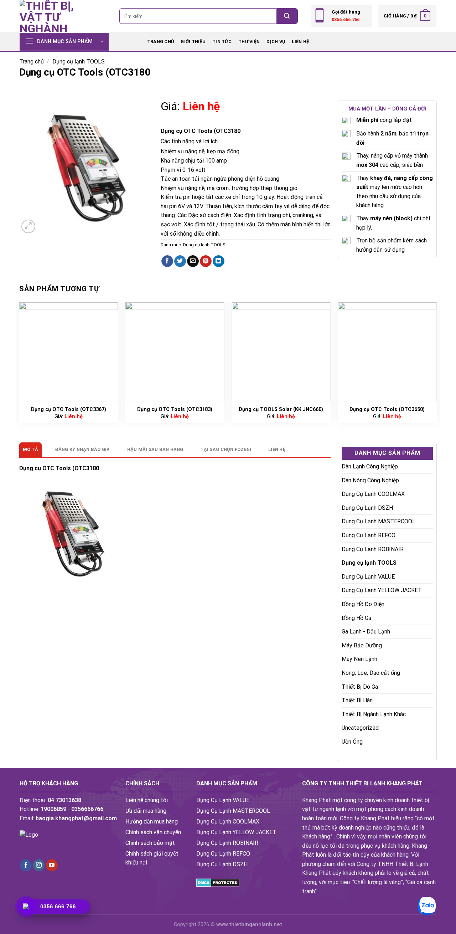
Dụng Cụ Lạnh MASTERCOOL (378, 521)
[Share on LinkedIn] (218, 261)
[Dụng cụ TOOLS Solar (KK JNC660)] (281, 351)
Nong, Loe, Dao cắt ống (371, 672)
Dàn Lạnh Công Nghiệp (370, 466)
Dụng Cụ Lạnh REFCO (368, 535)
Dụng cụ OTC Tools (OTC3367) (68, 409)
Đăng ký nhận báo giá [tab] (82, 449)
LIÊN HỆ (300, 41)
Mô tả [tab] (30, 449)
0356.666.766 (345, 19)
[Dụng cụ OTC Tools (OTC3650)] (387, 351)
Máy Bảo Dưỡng (362, 645)
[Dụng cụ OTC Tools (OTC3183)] (174, 351)
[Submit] (287, 16)
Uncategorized (360, 727)
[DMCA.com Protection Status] (217, 882)
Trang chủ (160, 41)
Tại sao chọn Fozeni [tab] (225, 449)
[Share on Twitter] (180, 261)
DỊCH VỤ (275, 41)
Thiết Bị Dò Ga (360, 686)
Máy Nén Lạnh (359, 659)
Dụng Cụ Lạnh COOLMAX (373, 494)
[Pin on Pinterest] (206, 261)
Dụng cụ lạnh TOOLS (78, 61)
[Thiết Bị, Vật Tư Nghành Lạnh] (55, 16)
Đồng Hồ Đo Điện (363, 604)
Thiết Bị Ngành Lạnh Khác (374, 714)
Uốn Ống (352, 741)
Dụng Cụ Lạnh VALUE (368, 576)
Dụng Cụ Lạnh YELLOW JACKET (382, 590)
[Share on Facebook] (167, 261)
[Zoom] (28, 227)
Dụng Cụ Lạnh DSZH (367, 507)
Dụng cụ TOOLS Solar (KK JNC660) (281, 409)
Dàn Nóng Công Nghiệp (370, 480)
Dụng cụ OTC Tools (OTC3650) (387, 409)
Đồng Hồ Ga (356, 618)
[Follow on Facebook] (26, 865)
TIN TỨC (222, 41)
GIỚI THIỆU (193, 41)
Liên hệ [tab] (276, 449)
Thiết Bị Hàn (357, 700)
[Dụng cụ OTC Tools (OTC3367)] (68, 351)
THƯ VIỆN (249, 41)
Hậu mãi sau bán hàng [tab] (155, 449)
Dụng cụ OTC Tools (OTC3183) (174, 409)
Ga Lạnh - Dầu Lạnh (366, 631)
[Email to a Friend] (193, 261)
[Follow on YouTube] (52, 865)
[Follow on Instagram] (39, 865)
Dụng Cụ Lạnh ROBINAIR (373, 549)
